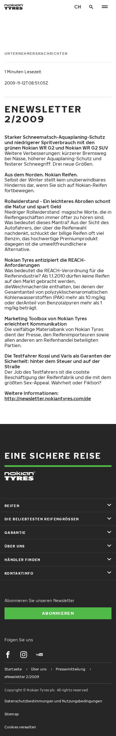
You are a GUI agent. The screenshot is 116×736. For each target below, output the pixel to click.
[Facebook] (8, 655)
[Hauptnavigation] (104, 7)
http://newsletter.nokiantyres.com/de (48, 398)
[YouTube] (39, 655)
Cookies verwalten (20, 727)
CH (77, 7)
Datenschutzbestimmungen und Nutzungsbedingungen (53, 701)
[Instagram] (24, 655)
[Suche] (91, 7)
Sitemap (12, 714)
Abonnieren (58, 613)
